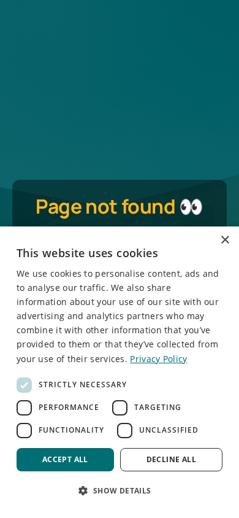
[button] (119, 490)
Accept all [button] (65, 459)
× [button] (224, 240)
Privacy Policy (158, 359)
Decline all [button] (171, 459)
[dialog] (119, 372)
